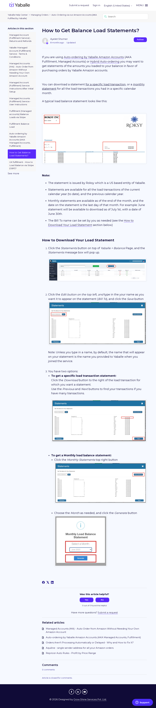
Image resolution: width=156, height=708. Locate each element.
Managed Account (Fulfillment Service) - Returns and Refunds (20, 38)
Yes (86, 600)
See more (13, 173)
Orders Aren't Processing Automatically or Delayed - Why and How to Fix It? (90, 642)
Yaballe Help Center (18, 15)
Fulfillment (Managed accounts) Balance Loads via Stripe (20, 114)
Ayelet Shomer (59, 39)
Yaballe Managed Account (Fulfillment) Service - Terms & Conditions (20, 52)
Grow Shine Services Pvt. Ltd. (90, 699)
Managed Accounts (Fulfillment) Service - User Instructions (20, 101)
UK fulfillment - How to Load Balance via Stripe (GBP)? (21, 165)
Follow (140, 39)
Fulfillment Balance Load (19, 125)
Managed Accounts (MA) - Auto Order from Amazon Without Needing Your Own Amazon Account (21, 69)
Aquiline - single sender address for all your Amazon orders (79, 647)
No (102, 600)
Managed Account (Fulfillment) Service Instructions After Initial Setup (21, 87)
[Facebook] (43, 582)
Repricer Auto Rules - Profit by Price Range (71, 653)
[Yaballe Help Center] (20, 5)
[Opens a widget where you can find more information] (142, 702)
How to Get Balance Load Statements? (19, 154)
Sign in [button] (96, 5)
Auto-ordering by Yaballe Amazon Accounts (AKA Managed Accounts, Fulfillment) (19, 139)
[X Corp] (47, 582)
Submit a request (79, 5)
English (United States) (117, 5)
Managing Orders (39, 15)
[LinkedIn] (52, 582)
